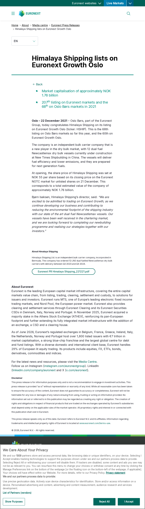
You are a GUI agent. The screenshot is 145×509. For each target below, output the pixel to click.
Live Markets (115, 3)
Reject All (104, 501)
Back (39, 84)
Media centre (40, 25)
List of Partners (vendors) (17, 492)
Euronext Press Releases (65, 25)
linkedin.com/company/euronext (34, 370)
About (25, 25)
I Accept (128, 501)
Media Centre (88, 361)
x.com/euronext (76, 370)
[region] (72, 476)
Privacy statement (115, 472)
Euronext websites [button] (84, 3)
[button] (130, 3)
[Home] (29, 13)
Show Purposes (14, 501)
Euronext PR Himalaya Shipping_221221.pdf (63, 271)
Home (14, 25)
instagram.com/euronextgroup (64, 366)
